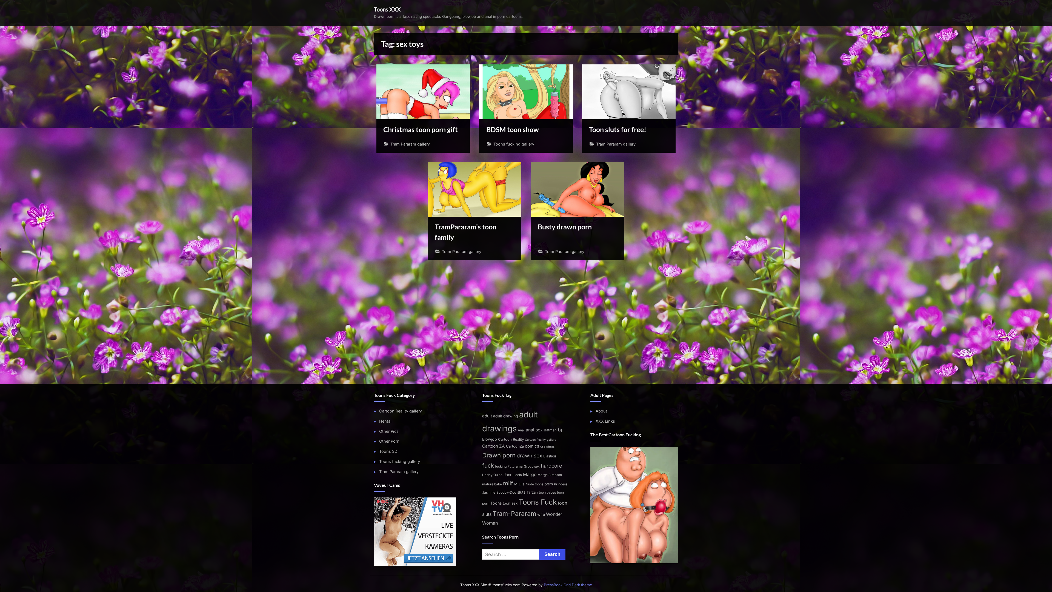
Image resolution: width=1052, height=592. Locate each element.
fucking (501, 466)
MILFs (519, 484)
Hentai (385, 421)
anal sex (534, 429)
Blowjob (489, 439)
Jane (508, 474)
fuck (488, 465)
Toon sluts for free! (617, 129)
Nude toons (534, 484)
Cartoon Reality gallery (400, 411)
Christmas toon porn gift (420, 129)
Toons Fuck (538, 502)
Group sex (532, 466)
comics (532, 446)
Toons (496, 503)
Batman (550, 430)
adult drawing (505, 416)
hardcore (551, 466)
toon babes (547, 492)
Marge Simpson (550, 475)
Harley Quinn (492, 475)
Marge (529, 474)
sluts (521, 492)
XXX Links (605, 421)
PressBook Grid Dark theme (568, 585)
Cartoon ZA (493, 446)
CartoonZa (515, 446)
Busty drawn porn (565, 227)
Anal (521, 430)
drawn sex (529, 455)
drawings (547, 446)
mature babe (492, 484)
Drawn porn (499, 455)
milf (508, 483)
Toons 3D (388, 451)
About (601, 411)
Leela (517, 475)
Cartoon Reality (511, 439)
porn (548, 484)
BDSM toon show (512, 129)
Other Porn (389, 441)
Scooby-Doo (506, 492)
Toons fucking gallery (513, 144)
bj (560, 429)
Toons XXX (387, 9)
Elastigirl (550, 456)
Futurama (515, 466)
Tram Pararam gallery (410, 144)
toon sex (510, 503)
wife (541, 514)
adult (487, 416)
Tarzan (532, 492)
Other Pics (389, 431)
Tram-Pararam (514, 513)
